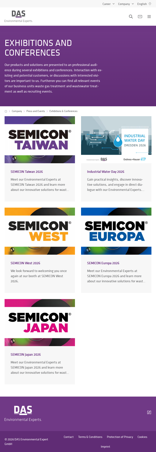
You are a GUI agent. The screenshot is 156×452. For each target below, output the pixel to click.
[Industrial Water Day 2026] (116, 158)
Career (107, 4)
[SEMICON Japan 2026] (40, 341)
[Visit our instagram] (109, 414)
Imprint (105, 446)
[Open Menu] (149, 16)
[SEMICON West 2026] (40, 250)
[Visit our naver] (149, 414)
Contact (69, 437)
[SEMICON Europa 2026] (116, 250)
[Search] (131, 16)
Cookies (142, 437)
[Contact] (140, 16)
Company (124, 4)
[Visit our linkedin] (118, 414)
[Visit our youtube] (128, 414)
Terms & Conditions (90, 437)
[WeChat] (138, 414)
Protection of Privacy (120, 437)
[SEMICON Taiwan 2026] (40, 158)
